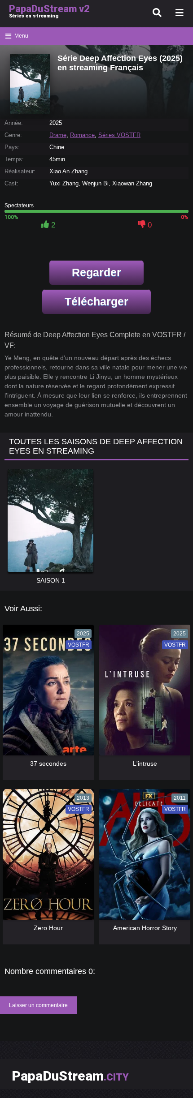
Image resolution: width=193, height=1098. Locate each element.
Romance (82, 135)
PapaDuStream (70, 1076)
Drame (57, 135)
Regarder (96, 272)
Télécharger (96, 301)
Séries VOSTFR (119, 135)
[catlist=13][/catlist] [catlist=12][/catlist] (47, 692)
